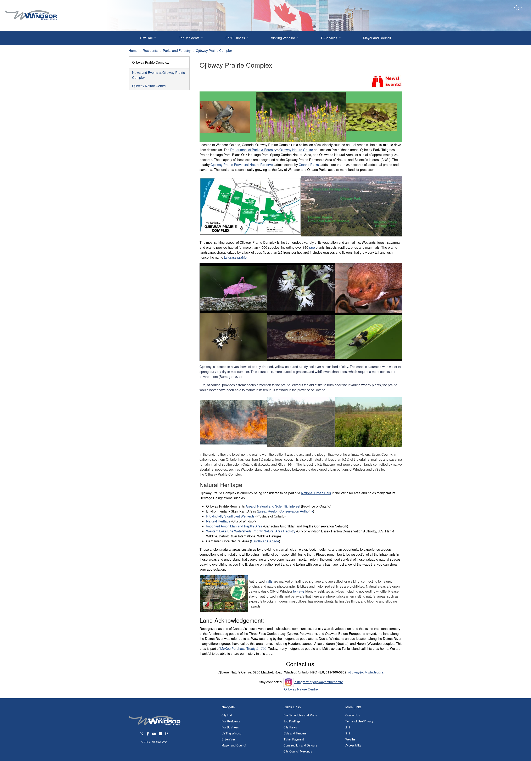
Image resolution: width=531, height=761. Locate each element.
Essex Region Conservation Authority (285, 511)
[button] (518, 7)
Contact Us (352, 715)
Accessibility (353, 745)
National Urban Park (316, 493)
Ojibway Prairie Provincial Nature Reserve (242, 164)
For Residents (231, 721)
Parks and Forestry (177, 50)
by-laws (298, 591)
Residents (150, 50)
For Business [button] (235, 37)
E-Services (229, 739)
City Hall (227, 715)
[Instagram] (167, 733)
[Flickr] (160, 733)
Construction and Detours (300, 745)
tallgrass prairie (235, 257)
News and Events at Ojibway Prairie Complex (158, 75)
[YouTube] (154, 733)
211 (347, 727)
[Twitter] (141, 733)
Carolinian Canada (265, 541)
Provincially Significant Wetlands (230, 516)
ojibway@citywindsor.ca (366, 672)
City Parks (290, 727)
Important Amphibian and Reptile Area (234, 526)
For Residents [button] (189, 37)
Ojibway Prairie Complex (214, 50)
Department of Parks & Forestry (253, 149)
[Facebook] (148, 733)
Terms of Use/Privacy (359, 721)
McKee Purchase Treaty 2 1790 (243, 648)
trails (269, 581)
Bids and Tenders (295, 733)
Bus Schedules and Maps (300, 715)
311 (347, 733)
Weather (351, 739)
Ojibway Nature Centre (149, 85)
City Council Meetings (298, 751)
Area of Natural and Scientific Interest (273, 506)
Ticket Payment (294, 739)
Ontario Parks (309, 164)
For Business (230, 727)
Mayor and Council (377, 37)
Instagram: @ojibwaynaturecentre (318, 681)
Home (133, 50)
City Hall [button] (146, 37)
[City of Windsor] (31, 12)
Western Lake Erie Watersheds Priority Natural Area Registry (250, 531)
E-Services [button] (329, 37)
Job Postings (292, 721)
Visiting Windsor (232, 733)
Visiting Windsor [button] (283, 37)
